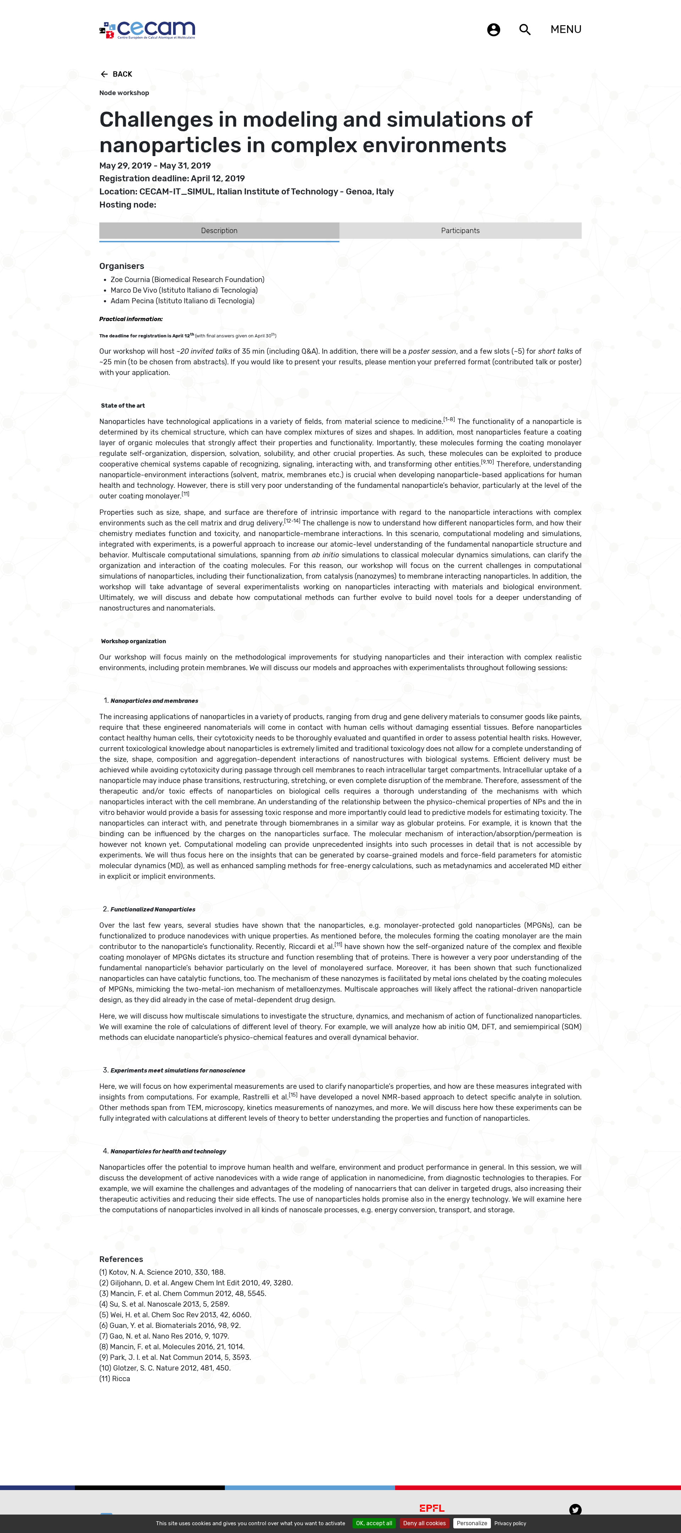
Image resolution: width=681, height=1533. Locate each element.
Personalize (472, 1523)
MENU (566, 29)
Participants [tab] (460, 230)
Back (115, 74)
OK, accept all (374, 1523)
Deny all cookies (424, 1523)
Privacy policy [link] (510, 1524)
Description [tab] (219, 230)
